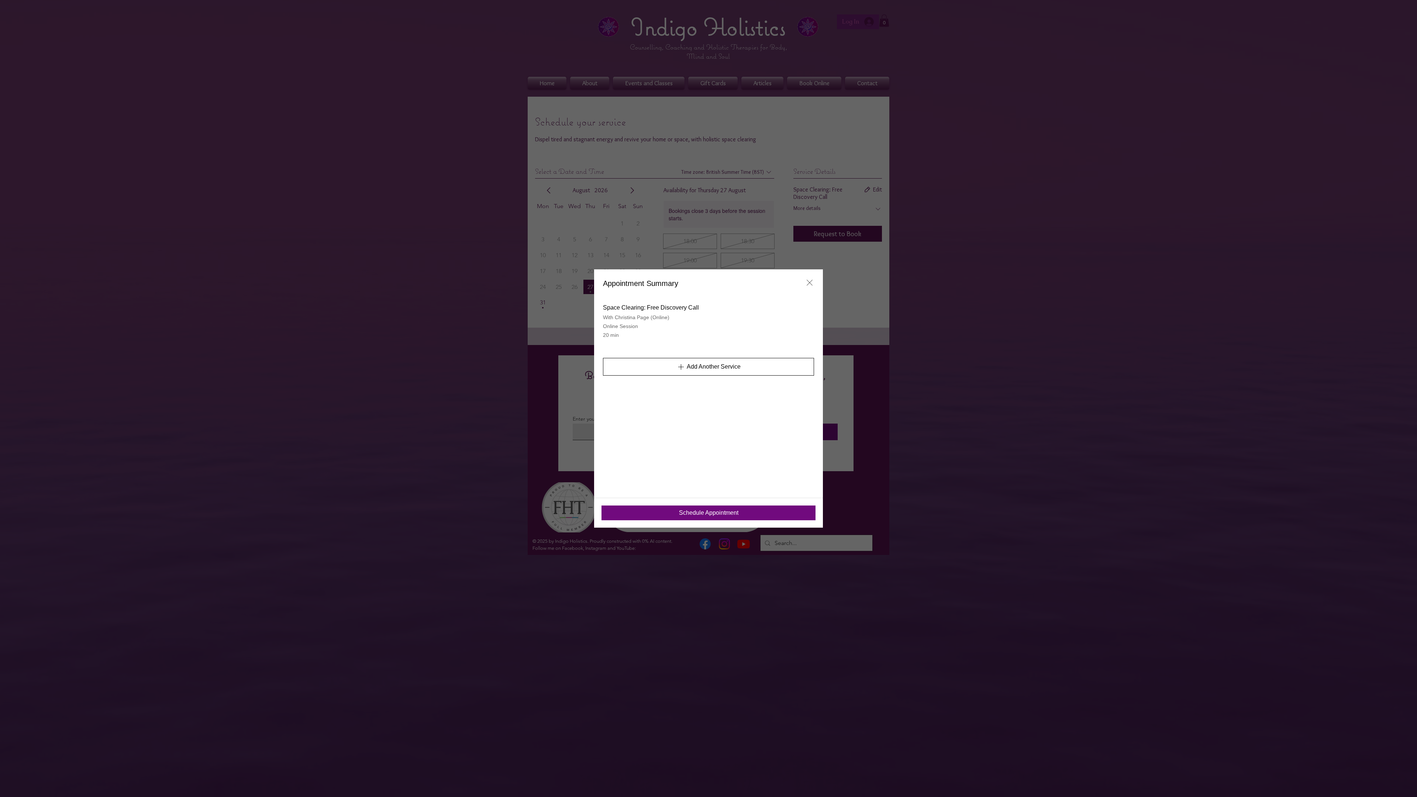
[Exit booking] (809, 282)
